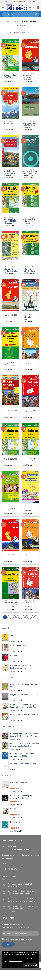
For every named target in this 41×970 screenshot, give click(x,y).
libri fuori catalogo (22, 855)
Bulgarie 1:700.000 (30, 411)
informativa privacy (26, 939)
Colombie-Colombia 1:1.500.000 (27, 605)
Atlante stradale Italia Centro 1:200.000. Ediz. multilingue (29, 270)
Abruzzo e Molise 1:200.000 (10, 76)
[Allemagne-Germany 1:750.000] (30, 59)
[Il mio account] (34, 7)
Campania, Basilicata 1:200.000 (27, 509)
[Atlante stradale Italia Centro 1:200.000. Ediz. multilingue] (30, 243)
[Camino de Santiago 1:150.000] (10, 486)
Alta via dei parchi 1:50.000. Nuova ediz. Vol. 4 (29, 125)
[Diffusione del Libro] (16, 7)
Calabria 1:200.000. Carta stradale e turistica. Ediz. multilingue (30, 462)
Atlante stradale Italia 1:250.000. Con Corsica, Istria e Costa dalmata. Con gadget (10, 271)
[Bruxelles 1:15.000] (10, 390)
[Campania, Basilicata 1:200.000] (30, 491)
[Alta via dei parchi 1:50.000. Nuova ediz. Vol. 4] (30, 101)
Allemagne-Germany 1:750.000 (27, 77)
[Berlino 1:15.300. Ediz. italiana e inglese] (30, 298)
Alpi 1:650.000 (9, 123)
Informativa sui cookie (15, 961)
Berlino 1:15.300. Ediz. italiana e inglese (29, 317)
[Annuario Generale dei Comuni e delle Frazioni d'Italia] (30, 151)
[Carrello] (38, 7)
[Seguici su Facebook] (4, 869)
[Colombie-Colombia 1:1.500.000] (30, 587)
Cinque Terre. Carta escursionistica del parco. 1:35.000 (10, 605)
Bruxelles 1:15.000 (10, 411)
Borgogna (26, 363)
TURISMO (16, 21)
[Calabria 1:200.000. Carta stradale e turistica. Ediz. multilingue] (30, 440)
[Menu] (3, 7)
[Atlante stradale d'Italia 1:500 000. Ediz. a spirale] (10, 198)
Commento (11, 911)
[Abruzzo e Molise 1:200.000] (10, 56)
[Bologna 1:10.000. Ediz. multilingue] (10, 343)
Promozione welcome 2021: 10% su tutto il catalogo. (21, 885)
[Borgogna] (30, 347)
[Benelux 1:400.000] (10, 299)
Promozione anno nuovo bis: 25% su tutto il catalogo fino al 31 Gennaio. (22, 900)
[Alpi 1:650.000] (10, 107)
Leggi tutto (6, 863)
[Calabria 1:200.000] (10, 440)
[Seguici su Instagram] (8, 869)
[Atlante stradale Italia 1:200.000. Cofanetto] (30, 195)
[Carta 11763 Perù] (10, 539)
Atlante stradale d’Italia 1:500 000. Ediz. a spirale (10, 221)
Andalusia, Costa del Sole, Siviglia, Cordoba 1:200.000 (10, 173)
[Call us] (16, 869)
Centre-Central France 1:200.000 (29, 556)
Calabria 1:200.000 (10, 459)
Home (6, 21)
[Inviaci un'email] (12, 869)
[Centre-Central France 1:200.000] (30, 539)
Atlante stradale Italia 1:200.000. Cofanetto (29, 221)
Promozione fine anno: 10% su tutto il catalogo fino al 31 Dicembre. (22, 892)
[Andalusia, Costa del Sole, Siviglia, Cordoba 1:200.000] (10, 152)
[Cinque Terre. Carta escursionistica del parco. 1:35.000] (10, 583)
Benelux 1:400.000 (10, 315)
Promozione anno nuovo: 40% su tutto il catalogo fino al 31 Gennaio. (23, 907)
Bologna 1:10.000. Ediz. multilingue (10, 364)
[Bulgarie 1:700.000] (30, 395)
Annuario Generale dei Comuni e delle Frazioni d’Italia (30, 173)
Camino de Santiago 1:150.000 (10, 508)
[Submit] (36, 14)
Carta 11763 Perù (10, 555)
